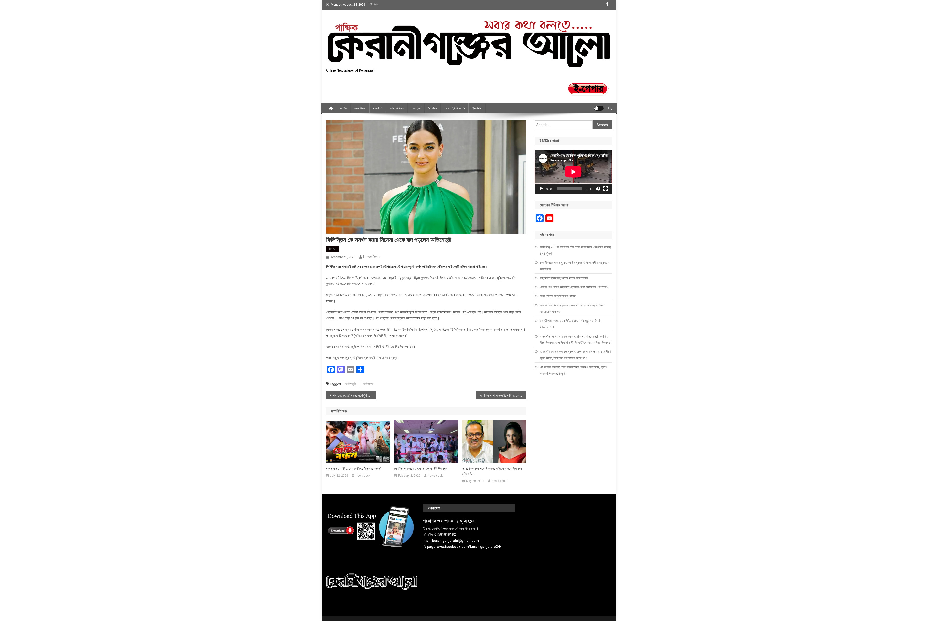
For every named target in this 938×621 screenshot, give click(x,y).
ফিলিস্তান (368, 384)
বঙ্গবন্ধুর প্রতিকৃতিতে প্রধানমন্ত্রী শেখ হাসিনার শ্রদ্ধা (368, 358)
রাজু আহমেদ (466, 521)
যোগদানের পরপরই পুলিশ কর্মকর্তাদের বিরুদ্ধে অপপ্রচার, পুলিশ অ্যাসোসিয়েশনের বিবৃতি (573, 370)
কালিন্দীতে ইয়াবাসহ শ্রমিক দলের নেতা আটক (564, 278)
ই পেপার (374, 4)
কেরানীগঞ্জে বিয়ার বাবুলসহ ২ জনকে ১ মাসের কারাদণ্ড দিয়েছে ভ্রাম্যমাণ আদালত (572, 308)
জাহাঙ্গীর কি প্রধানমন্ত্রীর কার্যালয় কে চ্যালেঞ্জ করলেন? (503, 395)
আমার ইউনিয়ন (453, 108)
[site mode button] (599, 108)
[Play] (541, 188)
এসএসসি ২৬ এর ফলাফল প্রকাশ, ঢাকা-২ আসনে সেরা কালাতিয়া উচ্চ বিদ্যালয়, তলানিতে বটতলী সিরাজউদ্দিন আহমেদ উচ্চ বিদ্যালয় (575, 339)
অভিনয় (453, 278)
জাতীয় (343, 108)
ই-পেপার (477, 108)
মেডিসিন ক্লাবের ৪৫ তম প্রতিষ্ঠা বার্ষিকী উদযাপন (420, 468)
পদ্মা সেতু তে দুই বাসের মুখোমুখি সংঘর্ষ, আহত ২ (354, 395)
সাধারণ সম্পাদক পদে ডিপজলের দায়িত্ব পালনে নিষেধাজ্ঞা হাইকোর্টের (492, 471)
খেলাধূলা (416, 108)
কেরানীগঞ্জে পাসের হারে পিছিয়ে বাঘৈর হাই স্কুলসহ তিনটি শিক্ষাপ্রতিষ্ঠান (570, 324)
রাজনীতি (377, 108)
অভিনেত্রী (350, 384)
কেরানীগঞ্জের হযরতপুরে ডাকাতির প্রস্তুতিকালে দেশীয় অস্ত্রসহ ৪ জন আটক (574, 266)
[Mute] (597, 188)
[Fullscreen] (605, 188)
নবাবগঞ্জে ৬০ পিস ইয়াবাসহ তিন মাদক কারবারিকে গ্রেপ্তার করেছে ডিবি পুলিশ (575, 250)
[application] (573, 172)
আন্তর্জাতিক (397, 108)
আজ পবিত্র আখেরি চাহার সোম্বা (558, 296)
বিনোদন (432, 108)
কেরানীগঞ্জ (359, 108)
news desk (371, 257)
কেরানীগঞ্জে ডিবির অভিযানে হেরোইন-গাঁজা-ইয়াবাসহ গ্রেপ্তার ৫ (574, 287)
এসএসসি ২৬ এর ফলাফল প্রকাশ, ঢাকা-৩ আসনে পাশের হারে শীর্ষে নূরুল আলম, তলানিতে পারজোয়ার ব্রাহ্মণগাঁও (575, 355)
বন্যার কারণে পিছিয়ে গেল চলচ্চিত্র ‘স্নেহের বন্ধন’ (353, 468)
